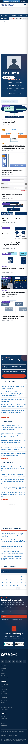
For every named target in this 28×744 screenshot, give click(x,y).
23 (25, 585)
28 (17, 588)
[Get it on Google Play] (9, 644)
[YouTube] (9, 661)
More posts (4, 417)
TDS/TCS (3, 675)
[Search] (26, 15)
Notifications (4, 700)
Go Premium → (14, 376)
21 (17, 585)
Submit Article (4, 718)
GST (2, 671)
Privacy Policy (4, 735)
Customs (3, 673)
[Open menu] (25, 5)
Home (2, 15)
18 (6, 585)
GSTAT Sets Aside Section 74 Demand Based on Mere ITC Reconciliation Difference (12, 412)
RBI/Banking (4, 689)
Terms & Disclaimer (12, 735)
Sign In (23, 1)
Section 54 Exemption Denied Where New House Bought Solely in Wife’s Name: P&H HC (13, 494)
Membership (4, 725)
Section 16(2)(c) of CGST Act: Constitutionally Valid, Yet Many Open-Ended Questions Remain (12, 393)
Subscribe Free (7, 616)
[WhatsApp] (20, 661)
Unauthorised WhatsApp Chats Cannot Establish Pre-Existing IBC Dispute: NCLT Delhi (12, 481)
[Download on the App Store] (19, 644)
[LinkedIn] (13, 661)
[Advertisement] (14, 38)
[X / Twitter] (6, 661)
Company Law (4, 684)
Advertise (3, 721)
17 (2, 585)
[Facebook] (2, 661)
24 (3, 588)
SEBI (2, 687)
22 (21, 585)
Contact (3, 723)
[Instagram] (17, 661)
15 (21, 582)
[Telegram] (24, 661)
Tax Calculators (4, 709)
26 (10, 588)
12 (10, 582)
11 (6, 582)
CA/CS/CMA (4, 693)
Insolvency (3, 691)
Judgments (3, 705)
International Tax (5, 678)
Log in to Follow (9, 77)
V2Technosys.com (5, 733)
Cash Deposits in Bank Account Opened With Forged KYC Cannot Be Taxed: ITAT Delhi (13, 468)
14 (17, 582)
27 (14, 588)
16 (25, 582)
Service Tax (20, 15)
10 (2, 582)
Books (7, 1)
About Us (3, 716)
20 (14, 585)
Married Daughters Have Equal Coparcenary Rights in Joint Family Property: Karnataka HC (11, 427)
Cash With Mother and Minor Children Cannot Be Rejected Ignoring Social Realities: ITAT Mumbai (12, 435)
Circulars (3, 702)
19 (10, 585)
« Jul (2, 593)
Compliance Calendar (6, 707)
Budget (14, 15)
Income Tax (7, 15)
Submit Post (16, 1)
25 (6, 588)
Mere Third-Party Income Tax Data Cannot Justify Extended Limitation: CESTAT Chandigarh (13, 442)
